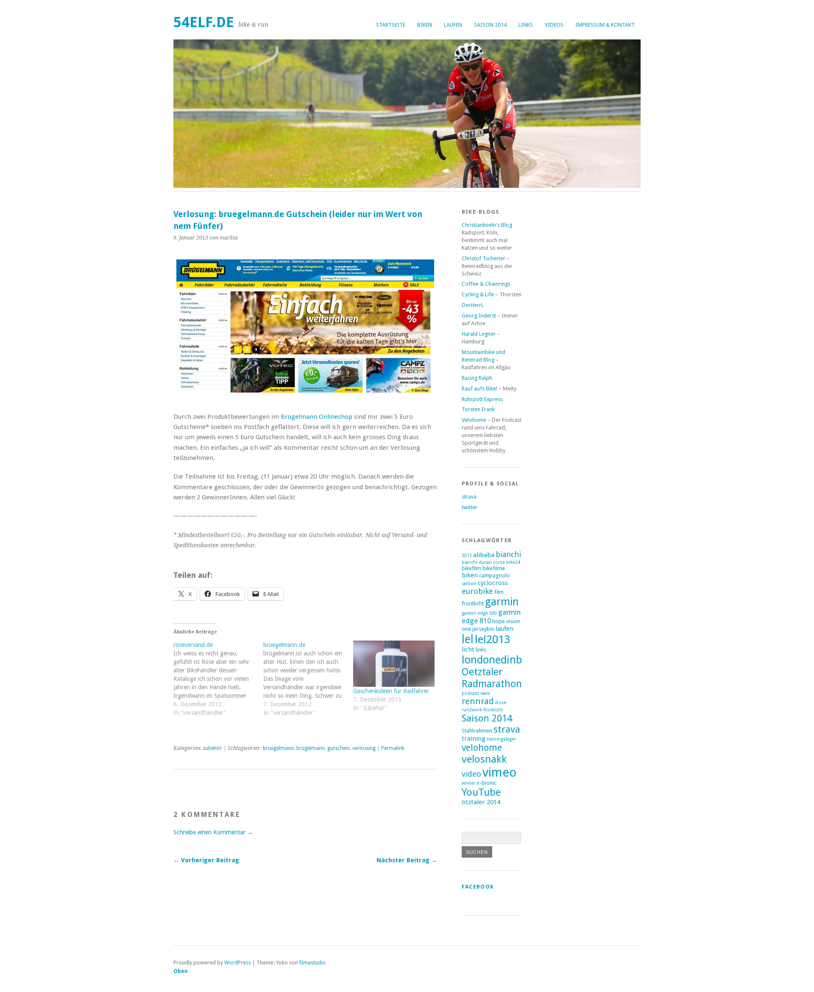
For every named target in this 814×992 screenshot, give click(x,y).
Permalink (392, 748)
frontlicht (473, 603)
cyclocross (493, 583)
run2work (472, 710)
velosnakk (484, 759)
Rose (500, 702)
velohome (482, 747)
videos (554, 25)
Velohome (474, 420)
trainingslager (501, 739)
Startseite (390, 25)
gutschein (338, 748)
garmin (502, 602)
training (473, 738)
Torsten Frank (478, 409)
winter (468, 783)
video (471, 773)
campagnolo (494, 575)
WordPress (237, 962)
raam (485, 693)
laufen (453, 25)
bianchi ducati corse (483, 562)
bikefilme (493, 568)
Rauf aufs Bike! (479, 388)
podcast (470, 693)
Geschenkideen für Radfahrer (391, 691)
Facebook (478, 886)
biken (424, 25)
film (499, 592)
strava (469, 496)
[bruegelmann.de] (308, 683)
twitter (469, 507)
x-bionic (486, 783)
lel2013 (492, 639)
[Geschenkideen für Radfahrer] (394, 664)
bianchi (508, 554)
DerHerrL (473, 305)
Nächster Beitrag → (406, 860)
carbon (469, 583)
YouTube (481, 792)
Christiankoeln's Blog (487, 225)
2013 (467, 555)
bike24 (513, 562)
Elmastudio (312, 962)
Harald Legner (479, 334)
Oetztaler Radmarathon (492, 678)
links (526, 25)
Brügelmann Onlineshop (316, 417)
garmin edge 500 (479, 613)
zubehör (212, 748)
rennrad (478, 701)
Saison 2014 (490, 25)
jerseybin (483, 629)
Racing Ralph (477, 378)
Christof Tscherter (483, 258)
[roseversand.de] (218, 683)
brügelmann (310, 748)
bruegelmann (278, 748)
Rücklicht (493, 710)
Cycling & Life (478, 294)
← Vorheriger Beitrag (206, 860)
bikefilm (471, 568)
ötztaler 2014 (481, 802)
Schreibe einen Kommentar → (213, 832)
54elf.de (203, 22)
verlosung (364, 748)
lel (468, 639)
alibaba (483, 555)
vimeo (499, 772)
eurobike (477, 591)
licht (468, 649)
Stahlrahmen (477, 730)
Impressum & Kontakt (605, 25)
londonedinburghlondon (520, 659)
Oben (180, 971)
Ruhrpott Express (482, 399)
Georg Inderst (479, 315)
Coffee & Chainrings (486, 284)
